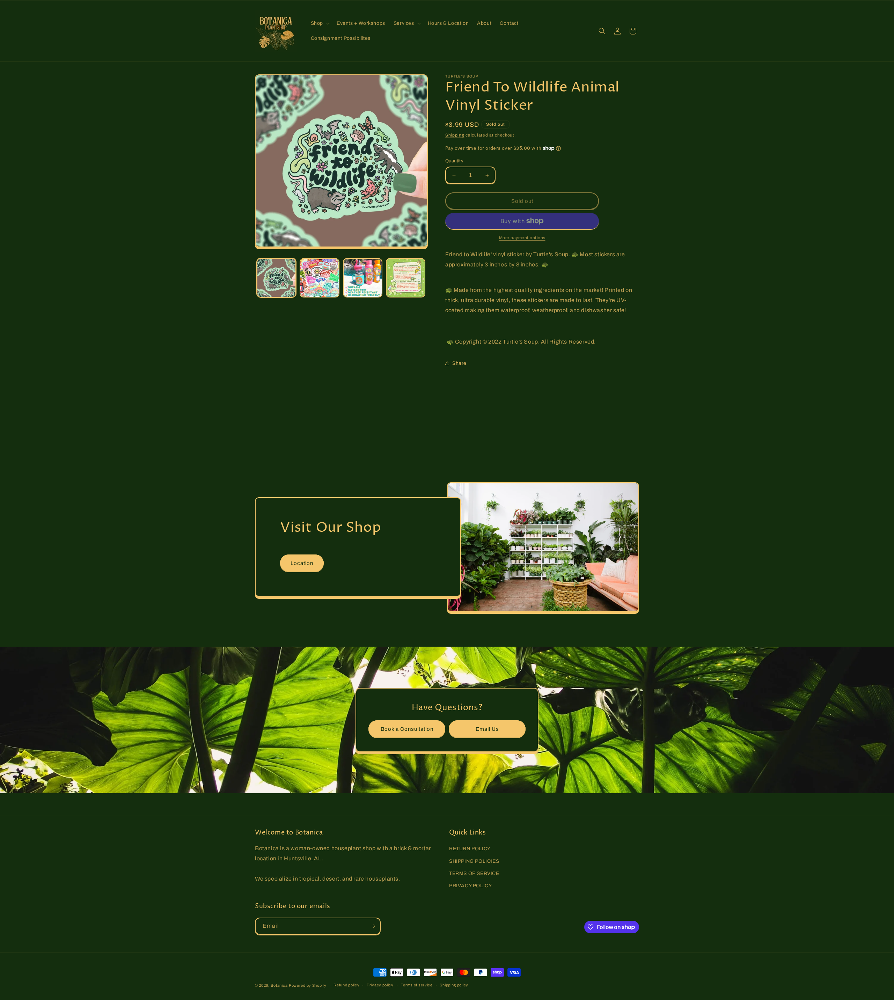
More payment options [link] (522, 237)
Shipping (454, 135)
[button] (319, 23)
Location (302, 563)
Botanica (279, 985)
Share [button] (459, 363)
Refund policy (346, 985)
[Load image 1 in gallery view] (276, 277)
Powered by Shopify (308, 985)
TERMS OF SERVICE (474, 873)
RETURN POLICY (470, 848)
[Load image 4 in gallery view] (405, 277)
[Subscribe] (372, 926)
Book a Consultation (407, 729)
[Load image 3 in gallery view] (362, 277)
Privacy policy (380, 985)
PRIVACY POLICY (470, 885)
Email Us (487, 729)
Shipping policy (454, 985)
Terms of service (417, 985)
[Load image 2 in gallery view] (319, 277)
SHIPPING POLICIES (474, 861)
